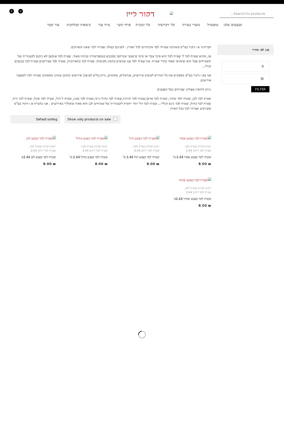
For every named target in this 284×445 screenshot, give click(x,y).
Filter (260, 89)
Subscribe (15, 277)
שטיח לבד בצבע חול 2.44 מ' (141, 157)
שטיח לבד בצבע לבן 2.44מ (38, 157)
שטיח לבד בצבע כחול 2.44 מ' (88, 157)
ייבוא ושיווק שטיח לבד (198, 146)
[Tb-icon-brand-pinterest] (247, 424)
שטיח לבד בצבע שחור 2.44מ (192, 199)
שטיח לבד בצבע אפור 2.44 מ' (192, 157)
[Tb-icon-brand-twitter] (268, 424)
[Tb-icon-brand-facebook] (279, 424)
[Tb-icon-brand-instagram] (258, 424)
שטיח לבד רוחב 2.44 (198, 150)
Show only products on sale (89, 119)
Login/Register (32, 14)
